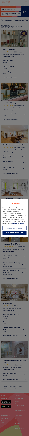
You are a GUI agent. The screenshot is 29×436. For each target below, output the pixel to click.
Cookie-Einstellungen (14, 228)
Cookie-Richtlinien (18, 223)
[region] (14, 218)
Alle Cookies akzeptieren (14, 232)
